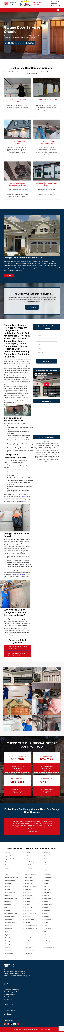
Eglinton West (47, 935)
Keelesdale (8, 919)
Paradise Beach (29, 880)
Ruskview (46, 856)
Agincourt (8, 856)
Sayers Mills (47, 892)
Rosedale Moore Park (31, 928)
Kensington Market (49, 947)
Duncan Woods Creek (11, 877)
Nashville (8, 938)
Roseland (27, 935)
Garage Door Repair (9, 994)
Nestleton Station (10, 953)
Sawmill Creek (48, 889)
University (46, 895)
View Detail (9, 275)
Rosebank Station (29, 919)
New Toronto (28, 859)
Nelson (7, 947)
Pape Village (28, 877)
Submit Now (47, 361)
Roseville (27, 941)
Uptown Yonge (48, 907)
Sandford (46, 880)
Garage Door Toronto (31, 1029)
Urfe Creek (47, 910)
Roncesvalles (28, 910)
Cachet (7, 874)
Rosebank (27, 916)
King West (46, 938)
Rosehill (27, 931)
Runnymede (47, 852)
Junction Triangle (10, 910)
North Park (27, 871)
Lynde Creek (8, 925)
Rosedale (27, 922)
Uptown (46, 901)
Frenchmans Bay (10, 892)
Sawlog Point (47, 886)
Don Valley (47, 941)
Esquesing (8, 883)
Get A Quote (32, 307)
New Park (27, 852)
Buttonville (8, 868)
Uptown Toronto (48, 904)
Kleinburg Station (10, 922)
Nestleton (8, 950)
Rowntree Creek (29, 950)
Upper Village (47, 898)
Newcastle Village (30, 862)
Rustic (45, 859)
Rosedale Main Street (31, 925)
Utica (45, 913)
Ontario (9, 1014)
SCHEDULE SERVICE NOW (19, 43)
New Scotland (28, 856)
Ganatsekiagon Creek (11, 898)
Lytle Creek (8, 928)
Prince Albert (28, 883)
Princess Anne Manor (30, 886)
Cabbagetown (9, 871)
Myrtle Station (9, 935)
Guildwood (8, 901)
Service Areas (8, 999)
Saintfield (46, 865)
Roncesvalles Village (30, 913)
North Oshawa (28, 868)
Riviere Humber (29, 889)
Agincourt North (9, 859)
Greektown (47, 944)
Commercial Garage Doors (11, 989)
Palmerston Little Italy (30, 874)
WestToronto (47, 919)
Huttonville (8, 904)
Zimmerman (47, 925)
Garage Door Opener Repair (12, 992)
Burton (7, 865)
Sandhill (46, 883)
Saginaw (46, 862)
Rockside (27, 904)
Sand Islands (47, 877)
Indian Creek (8, 907)
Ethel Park (8, 886)
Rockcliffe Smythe (29, 898)
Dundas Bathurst (10, 880)
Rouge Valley (28, 947)
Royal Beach (28, 953)
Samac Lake (47, 874)
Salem (45, 868)
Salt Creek (47, 871)
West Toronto (47, 928)
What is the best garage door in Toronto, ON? (17, 647)
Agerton (7, 852)
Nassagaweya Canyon (11, 944)
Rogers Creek (28, 907)
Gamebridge (8, 895)
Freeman (7, 889)
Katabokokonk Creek (11, 913)
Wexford (46, 922)
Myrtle (7, 931)
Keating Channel (10, 916)
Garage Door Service (10, 997)
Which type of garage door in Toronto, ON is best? (16, 654)
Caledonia (46, 931)
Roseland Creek (29, 938)
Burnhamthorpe (9, 862)
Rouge (26, 944)
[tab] (17, 647)
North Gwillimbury (29, 865)
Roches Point (28, 895)
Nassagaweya (9, 941)
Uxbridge (46, 916)
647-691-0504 (55, 5)
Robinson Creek (29, 892)
